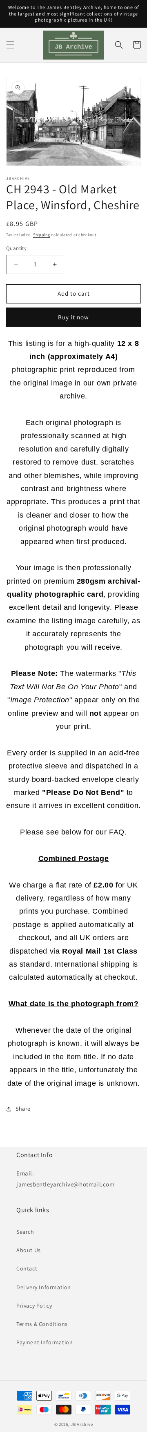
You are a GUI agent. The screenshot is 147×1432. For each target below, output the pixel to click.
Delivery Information (43, 1287)
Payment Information (44, 1342)
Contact (26, 1268)
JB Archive (82, 1424)
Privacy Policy (34, 1305)
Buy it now (73, 317)
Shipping (41, 234)
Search (25, 1231)
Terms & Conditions (42, 1324)
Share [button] (23, 1108)
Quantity (16, 248)
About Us (28, 1250)
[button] (10, 45)
